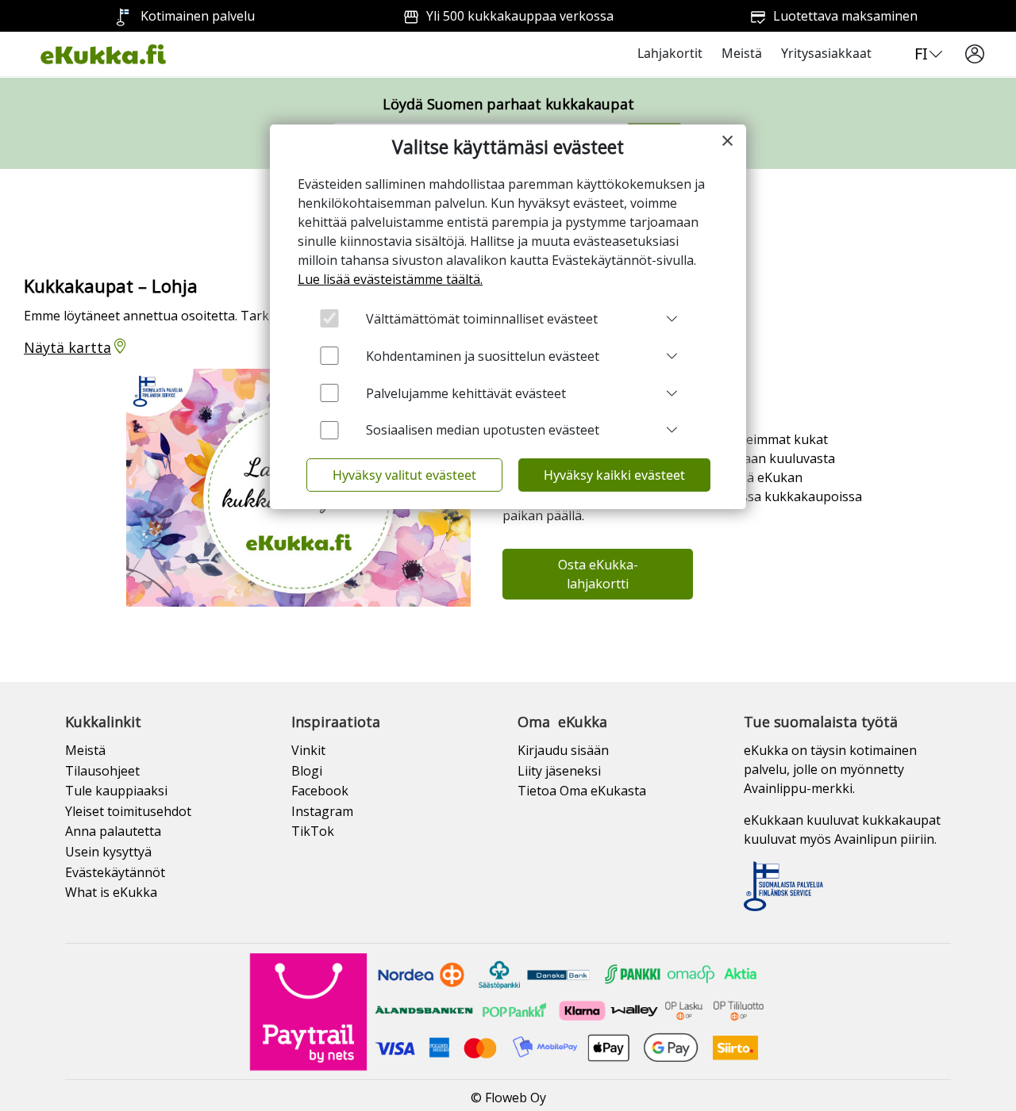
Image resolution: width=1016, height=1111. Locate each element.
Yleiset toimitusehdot (128, 811)
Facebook (319, 790)
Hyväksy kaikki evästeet (614, 475)
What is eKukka (111, 892)
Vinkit (308, 750)
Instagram (322, 811)
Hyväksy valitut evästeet (404, 475)
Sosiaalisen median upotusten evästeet (482, 430)
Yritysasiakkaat (826, 53)
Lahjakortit (669, 53)
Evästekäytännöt (115, 872)
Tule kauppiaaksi (116, 790)
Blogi (306, 771)
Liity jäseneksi (559, 771)
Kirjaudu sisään (563, 750)
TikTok (312, 831)
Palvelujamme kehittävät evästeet (466, 393)
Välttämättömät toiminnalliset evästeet (482, 319)
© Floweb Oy (508, 1097)
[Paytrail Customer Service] (508, 1010)
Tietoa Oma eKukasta (582, 790)
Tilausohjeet (102, 771)
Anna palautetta (113, 831)
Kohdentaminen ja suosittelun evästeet (482, 356)
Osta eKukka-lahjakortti (598, 574)
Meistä (742, 53)
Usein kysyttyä (108, 851)
